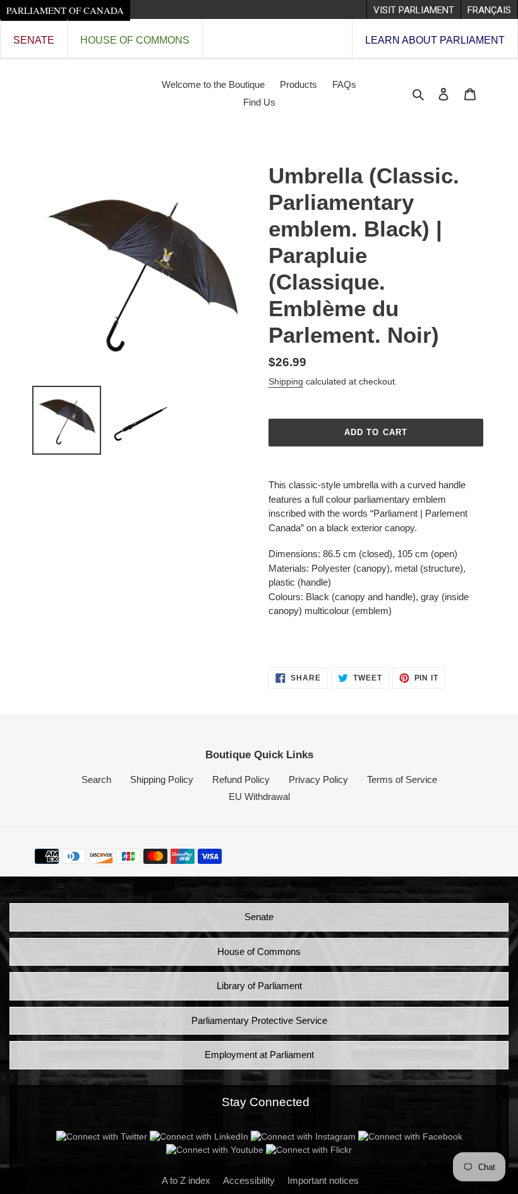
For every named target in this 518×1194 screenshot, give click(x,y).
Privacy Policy (318, 779)
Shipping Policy (161, 779)
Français (489, 10)
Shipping (285, 381)
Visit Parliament (413, 10)
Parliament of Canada (65, 10)
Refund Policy (241, 779)
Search (96, 779)
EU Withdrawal (259, 796)
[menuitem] (413, 9)
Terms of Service (402, 779)
